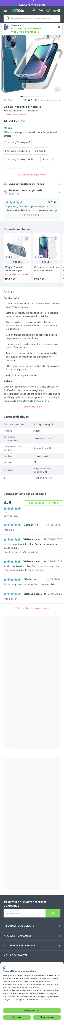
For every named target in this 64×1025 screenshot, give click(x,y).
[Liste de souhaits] (48, 10)
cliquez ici (46, 999)
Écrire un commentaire (43, 503)
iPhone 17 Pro (13, 168)
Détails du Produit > (15, 114)
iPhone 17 (47, 159)
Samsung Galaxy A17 (17, 142)
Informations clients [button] (19, 925)
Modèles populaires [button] (17, 935)
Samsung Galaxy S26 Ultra (21, 159)
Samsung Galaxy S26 (18, 150)
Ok (53, 913)
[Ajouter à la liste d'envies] (58, 36)
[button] (17, 253)
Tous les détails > (32, 406)
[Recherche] (7, 18)
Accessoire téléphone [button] (19, 945)
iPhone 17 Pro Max (36, 168)
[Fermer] (59, 27)
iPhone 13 (40, 150)
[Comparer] (48, 36)
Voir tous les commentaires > (32, 608)
